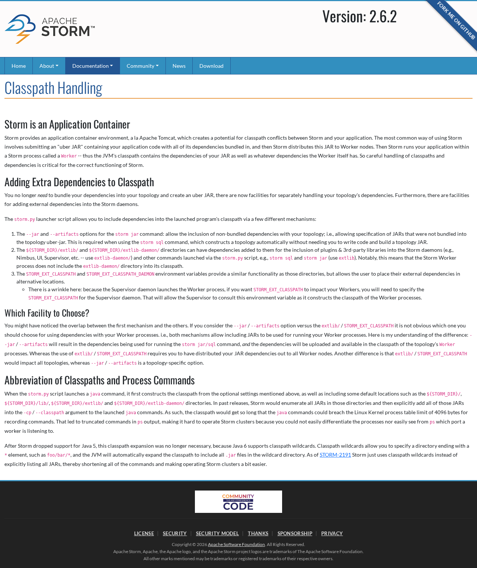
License (144, 533)
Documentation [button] (90, 66)
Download (211, 66)
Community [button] (140, 66)
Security (175, 533)
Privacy (332, 533)
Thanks (258, 533)
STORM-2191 (335, 454)
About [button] (47, 66)
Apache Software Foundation (236, 544)
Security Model (217, 533)
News (179, 66)
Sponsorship (295, 533)
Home (19, 66)
